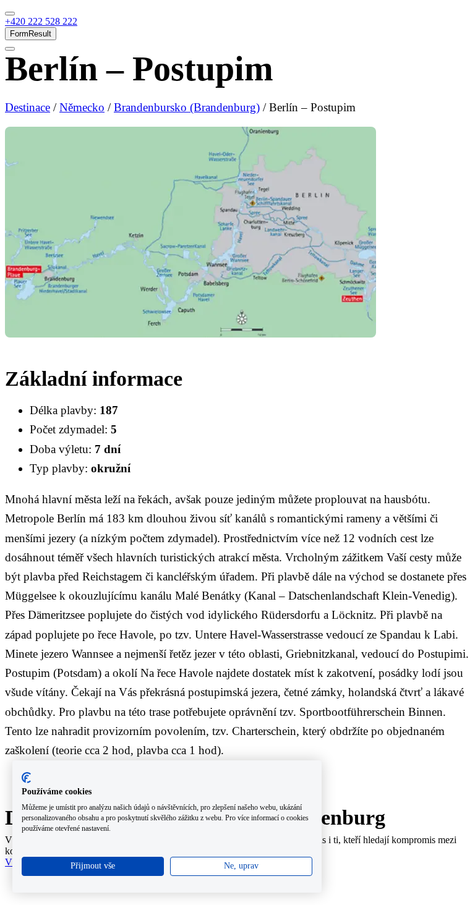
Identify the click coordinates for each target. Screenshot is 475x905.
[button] (41, 21)
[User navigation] (10, 49)
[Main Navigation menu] (10, 13)
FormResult (30, 33)
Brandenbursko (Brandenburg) (187, 107)
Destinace (27, 107)
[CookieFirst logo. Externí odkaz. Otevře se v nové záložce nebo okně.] (26, 777)
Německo (82, 107)
